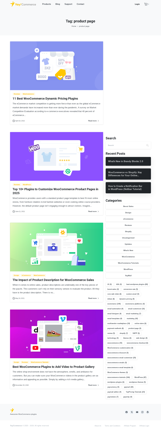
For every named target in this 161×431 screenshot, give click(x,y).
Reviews (128, 225)
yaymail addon (114, 392)
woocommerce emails (117, 363)
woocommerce (114, 343)
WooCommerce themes (117, 372)
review (111, 333)
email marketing (133, 314)
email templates (114, 318)
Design (128, 213)
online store (140, 323)
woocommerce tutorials (118, 377)
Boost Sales (128, 206)
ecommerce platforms (135, 304)
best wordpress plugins (137, 284)
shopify (124, 333)
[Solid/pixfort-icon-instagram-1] (142, 412)
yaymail (128, 387)
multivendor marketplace (118, 323)
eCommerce (128, 219)
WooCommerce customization (120, 348)
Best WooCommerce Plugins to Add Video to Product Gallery (53, 367)
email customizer (136, 309)
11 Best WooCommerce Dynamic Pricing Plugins (45, 98)
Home (74, 26)
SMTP (136, 333)
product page (134, 328)
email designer (114, 314)
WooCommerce (128, 257)
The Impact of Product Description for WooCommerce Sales (53, 280)
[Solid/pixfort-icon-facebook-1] (127, 412)
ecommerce (114, 304)
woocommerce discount (117, 353)
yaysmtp (127, 397)
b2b (119, 284)
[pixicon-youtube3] (137, 412)
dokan (111, 299)
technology (112, 338)
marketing (132, 318)
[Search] (147, 145)
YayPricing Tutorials (135, 392)
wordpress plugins (115, 382)
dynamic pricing (126, 299)
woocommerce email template (120, 367)
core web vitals (114, 294)
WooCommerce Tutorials (128, 263)
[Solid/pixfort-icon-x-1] (132, 412)
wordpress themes (137, 382)
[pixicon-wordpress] (148, 412)
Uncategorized (128, 238)
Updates (128, 244)
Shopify (128, 231)
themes (127, 338)
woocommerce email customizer (121, 358)
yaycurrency (113, 387)
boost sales (113, 289)
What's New (128, 250)
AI (109, 284)
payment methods (115, 328)
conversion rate (131, 289)
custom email (132, 294)
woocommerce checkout (137, 343)
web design (141, 338)
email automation (115, 309)
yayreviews (112, 397)
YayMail (128, 276)
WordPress (128, 269)
